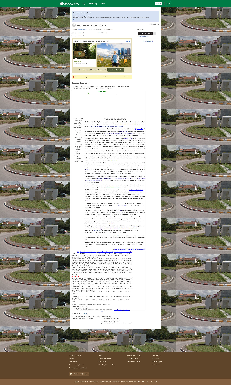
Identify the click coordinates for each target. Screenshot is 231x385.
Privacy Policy (132, 381)
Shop (103, 4)
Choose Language (79, 374)
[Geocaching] (69, 3)
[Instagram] (147, 381)
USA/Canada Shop (132, 358)
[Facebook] (139, 381)
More (74, 19)
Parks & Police (102, 362)
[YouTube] (143, 381)
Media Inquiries (156, 365)
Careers (71, 358)
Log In (168, 3)
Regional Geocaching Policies (77, 368)
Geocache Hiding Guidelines (77, 365)
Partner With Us (74, 362)
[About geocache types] (74, 25)
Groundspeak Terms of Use (120, 381)
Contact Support (157, 362)
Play (83, 4)
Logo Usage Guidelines (104, 358)
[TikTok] (156, 381)
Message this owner (96, 29)
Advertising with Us (148, 41)
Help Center (155, 358)
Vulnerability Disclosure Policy (106, 365)
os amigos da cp (82, 29)
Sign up (158, 3)
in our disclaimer (125, 77)
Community (93, 4)
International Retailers (133, 362)
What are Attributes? (143, 36)
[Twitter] (152, 381)
